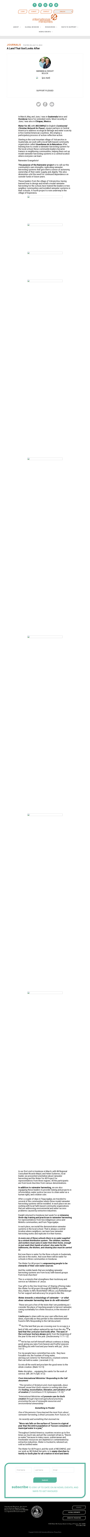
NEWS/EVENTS (45, 32)
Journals (14, 44)
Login (22, 11)
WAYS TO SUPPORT (68, 27)
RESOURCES (50, 27)
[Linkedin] (45, 5)
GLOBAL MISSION (32, 27)
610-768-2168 (81, 1525)
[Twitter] (51, 5)
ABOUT (16, 27)
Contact (46, 11)
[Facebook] (35, 5)
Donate (33, 11)
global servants (74, 1512)
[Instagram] (40, 5)
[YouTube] (56, 5)
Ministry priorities (74, 1518)
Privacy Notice (57, 1532)
